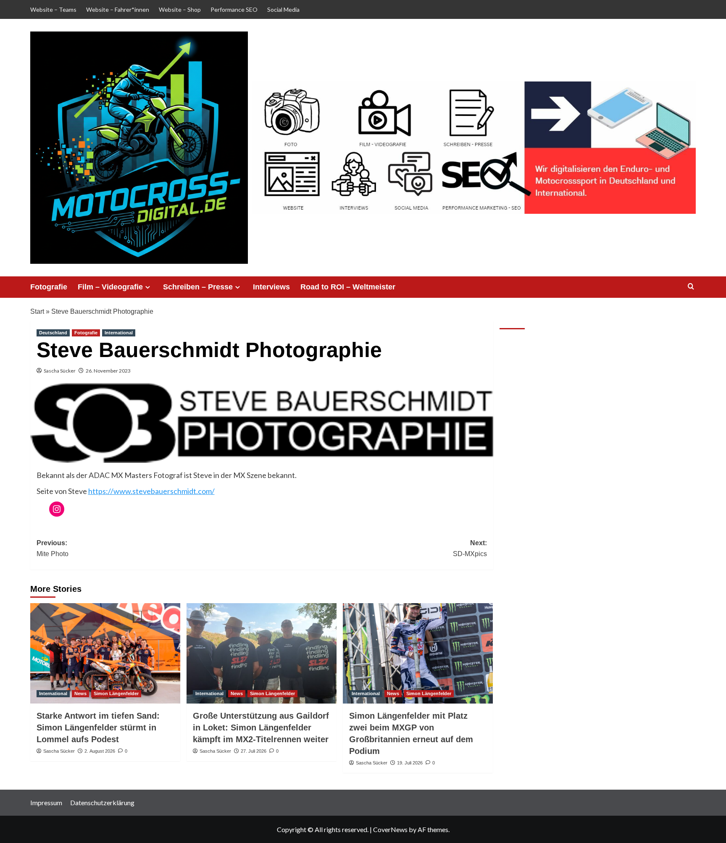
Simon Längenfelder (116, 693)
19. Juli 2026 (410, 762)
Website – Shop (180, 9)
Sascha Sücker (60, 371)
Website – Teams (53, 9)
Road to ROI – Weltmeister (347, 287)
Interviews (271, 287)
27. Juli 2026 (253, 751)
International (119, 332)
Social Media (283, 9)
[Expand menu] (148, 287)
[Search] (691, 286)
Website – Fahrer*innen (117, 9)
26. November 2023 (108, 371)
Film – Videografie (110, 287)
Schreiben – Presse (198, 287)
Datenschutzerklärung (102, 802)
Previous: (52, 548)
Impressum (46, 802)
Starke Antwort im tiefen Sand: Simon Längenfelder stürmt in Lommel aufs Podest (98, 727)
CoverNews (390, 829)
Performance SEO (234, 9)
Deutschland (53, 332)
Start (37, 311)
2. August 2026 (99, 751)
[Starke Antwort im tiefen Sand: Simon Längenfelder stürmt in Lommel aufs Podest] (105, 653)
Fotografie (48, 287)
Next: (470, 548)
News (80, 693)
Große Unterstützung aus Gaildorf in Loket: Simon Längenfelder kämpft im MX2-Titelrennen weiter (261, 727)
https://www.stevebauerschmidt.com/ (151, 491)
